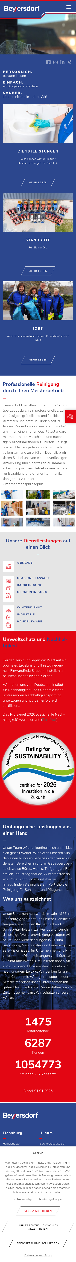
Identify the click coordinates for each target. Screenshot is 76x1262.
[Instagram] (55, 62)
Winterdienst (38, 607)
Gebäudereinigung (38, 567)
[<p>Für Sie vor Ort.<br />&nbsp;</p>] (38, 230)
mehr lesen (38, 182)
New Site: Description (22, 9)
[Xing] (69, 62)
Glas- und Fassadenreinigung (38, 578)
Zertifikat (49, 719)
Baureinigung (38, 585)
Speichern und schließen (38, 1243)
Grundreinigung (38, 596)
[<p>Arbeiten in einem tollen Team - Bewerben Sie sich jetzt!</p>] (38, 318)
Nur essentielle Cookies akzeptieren (38, 1227)
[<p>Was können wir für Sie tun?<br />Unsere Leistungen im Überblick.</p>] (38, 141)
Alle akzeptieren (38, 1211)
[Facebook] (48, 62)
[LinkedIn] (62, 62)
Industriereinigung (38, 614)
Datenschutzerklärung (38, 1255)
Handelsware (38, 621)
